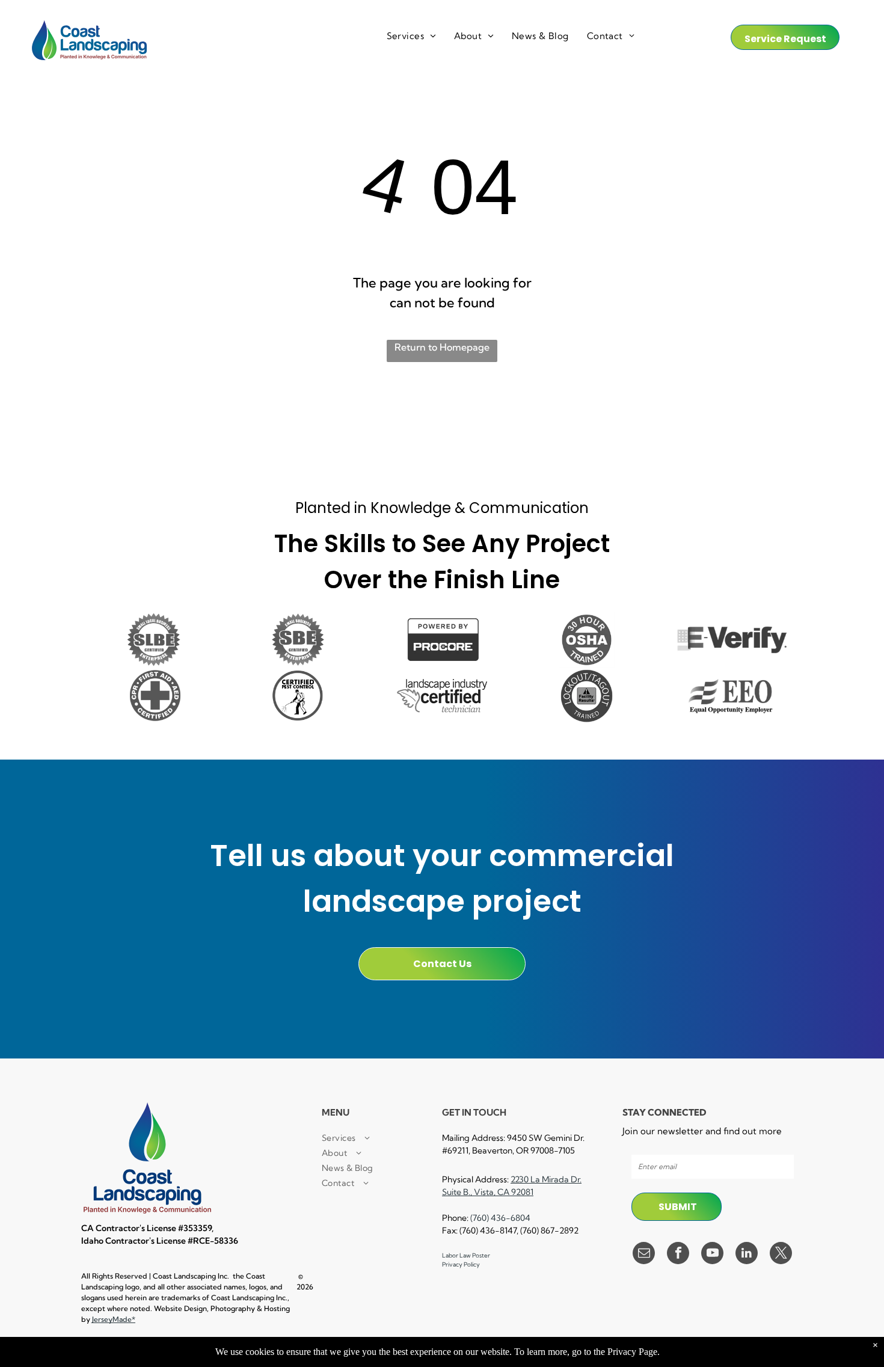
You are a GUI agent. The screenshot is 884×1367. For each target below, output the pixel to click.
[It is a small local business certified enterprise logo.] (153, 640)
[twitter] (781, 1254)
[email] (644, 1254)
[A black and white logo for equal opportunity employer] (730, 695)
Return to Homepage (442, 347)
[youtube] (712, 1254)
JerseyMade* (113, 1319)
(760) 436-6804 (500, 1217)
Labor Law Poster (466, 1255)
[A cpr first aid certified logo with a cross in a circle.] (153, 695)
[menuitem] (411, 36)
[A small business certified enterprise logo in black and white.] (298, 640)
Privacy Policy (461, 1264)
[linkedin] (746, 1254)
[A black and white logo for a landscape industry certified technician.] (442, 695)
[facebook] (678, 1254)
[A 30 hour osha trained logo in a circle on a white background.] (586, 640)
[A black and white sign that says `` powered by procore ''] (442, 640)
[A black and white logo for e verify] (730, 640)
